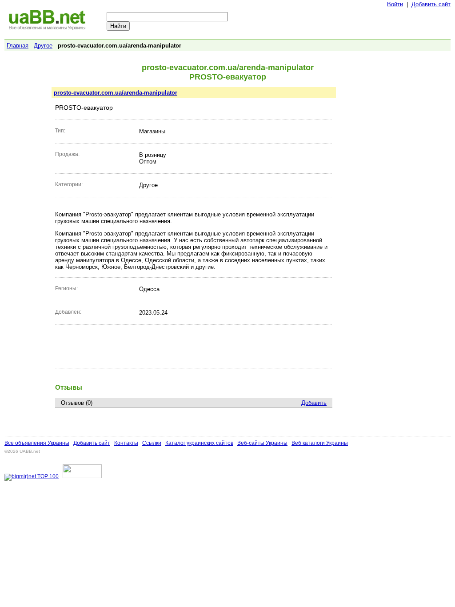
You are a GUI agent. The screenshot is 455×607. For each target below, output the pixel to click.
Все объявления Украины (36, 443)
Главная (17, 45)
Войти (395, 4)
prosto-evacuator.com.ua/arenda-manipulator (115, 92)
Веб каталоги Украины (319, 443)
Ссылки (151, 443)
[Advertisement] (194, 346)
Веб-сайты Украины (262, 443)
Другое (43, 45)
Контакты (126, 443)
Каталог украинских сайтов (199, 443)
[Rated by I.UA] (82, 476)
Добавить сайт (431, 4)
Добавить (314, 402)
